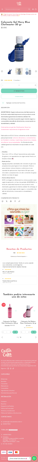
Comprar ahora (19, 96)
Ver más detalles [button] (7, 444)
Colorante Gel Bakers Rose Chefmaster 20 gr (28, 322)
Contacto (4, 401)
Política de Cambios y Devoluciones (11, 413)
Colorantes (4, 383)
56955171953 (7, 424)
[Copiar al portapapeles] (19, 201)
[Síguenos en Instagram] (8, 368)
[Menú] (2, 9)
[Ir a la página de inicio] (19, 3)
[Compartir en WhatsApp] (10, 201)
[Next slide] (35, 71)
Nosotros (3, 404)
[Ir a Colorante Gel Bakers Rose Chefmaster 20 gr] (28, 311)
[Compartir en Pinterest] (15, 201)
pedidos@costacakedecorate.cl (12, 421)
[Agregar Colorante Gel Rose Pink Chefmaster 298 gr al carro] (15, 332)
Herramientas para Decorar (9, 393)
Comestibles (4, 388)
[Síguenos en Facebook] (11, 368)
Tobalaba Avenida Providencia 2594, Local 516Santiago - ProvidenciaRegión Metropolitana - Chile (13, 439)
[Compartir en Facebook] (2, 201)
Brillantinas (4, 379)
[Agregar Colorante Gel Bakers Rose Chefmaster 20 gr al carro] (33, 332)
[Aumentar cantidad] (35, 85)
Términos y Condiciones (8, 411)
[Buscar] (29, 9)
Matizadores (4, 386)
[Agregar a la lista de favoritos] (15, 311)
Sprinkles (3, 381)
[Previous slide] (2, 71)
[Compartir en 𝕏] (6, 201)
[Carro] (35, 9)
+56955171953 (7, 434)
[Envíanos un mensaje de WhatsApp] (34, 458)
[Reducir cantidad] (2, 85)
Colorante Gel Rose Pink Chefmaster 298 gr (10, 322)
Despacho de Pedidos (7, 406)
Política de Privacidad (7, 408)
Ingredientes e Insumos (7, 390)
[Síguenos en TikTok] (13, 368)
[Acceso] (33, 9)
